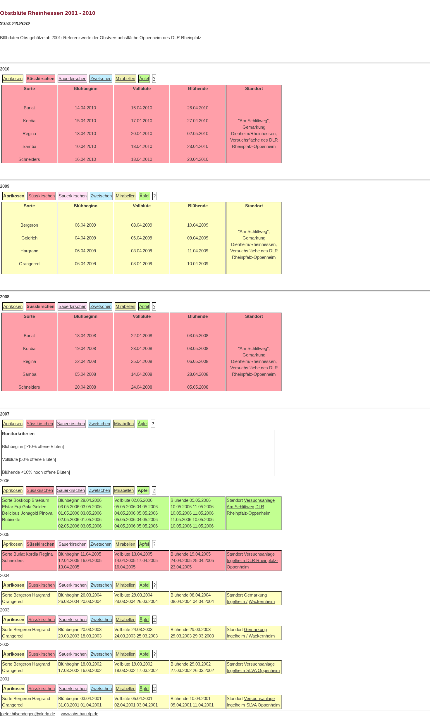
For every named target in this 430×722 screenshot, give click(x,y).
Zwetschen (100, 78)
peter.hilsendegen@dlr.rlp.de (28, 713)
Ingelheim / (237, 601)
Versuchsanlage (259, 500)
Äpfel (144, 78)
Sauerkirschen (72, 78)
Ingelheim (236, 560)
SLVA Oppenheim (263, 670)
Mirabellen (125, 78)
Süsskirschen (41, 196)
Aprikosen (13, 78)
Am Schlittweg (240, 506)
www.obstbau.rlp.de (79, 713)
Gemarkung (255, 595)
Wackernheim (262, 601)
